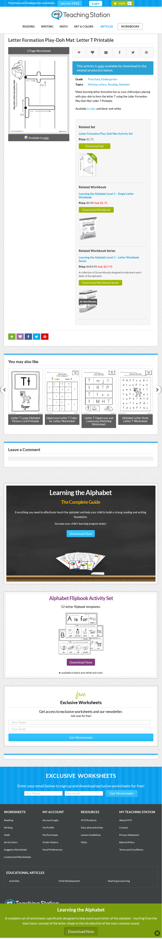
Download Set (94, 146)
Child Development (69, 880)
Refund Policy (127, 842)
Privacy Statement (129, 834)
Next (158, 390)
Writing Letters (97, 84)
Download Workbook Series (100, 282)
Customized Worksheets (17, 857)
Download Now (80, 534)
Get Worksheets (81, 737)
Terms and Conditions (131, 849)
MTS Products (88, 820)
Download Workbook (96, 210)
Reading (29, 26)
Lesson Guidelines (91, 834)
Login (96, 3)
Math (64, 26)
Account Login (51, 820)
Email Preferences (52, 849)
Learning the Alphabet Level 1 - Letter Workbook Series (109, 259)
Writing (47, 26)
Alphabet (124, 84)
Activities (14, 880)
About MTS (125, 820)
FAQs (84, 842)
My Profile (48, 827)
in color (91, 108)
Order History (50, 842)
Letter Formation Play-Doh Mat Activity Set (106, 133)
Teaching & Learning (119, 880)
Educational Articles (92, 827)
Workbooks (130, 26)
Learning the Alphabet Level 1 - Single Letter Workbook (106, 195)
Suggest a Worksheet (15, 849)
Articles (106, 26)
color (46, 138)
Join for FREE (69, 3)
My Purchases (50, 834)
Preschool (94, 79)
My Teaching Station (81, 15)
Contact (123, 827)
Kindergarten (109, 79)
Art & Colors (83, 26)
